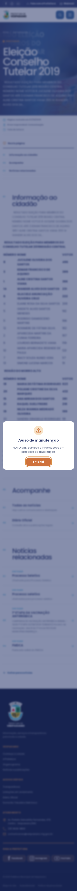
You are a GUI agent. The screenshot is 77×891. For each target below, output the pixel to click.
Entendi (38, 462)
